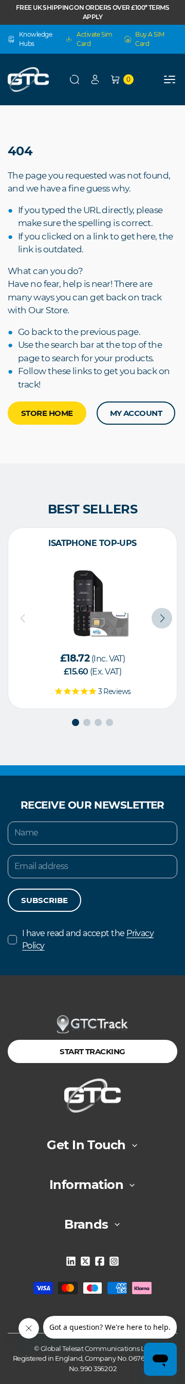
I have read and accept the (88, 939)
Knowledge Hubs (35, 38)
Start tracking (92, 1051)
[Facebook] (100, 1261)
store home (47, 413)
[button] (74, 79)
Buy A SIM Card (149, 38)
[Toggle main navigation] (169, 79)
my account (136, 413)
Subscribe (44, 900)
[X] (85, 1261)
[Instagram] (114, 1261)
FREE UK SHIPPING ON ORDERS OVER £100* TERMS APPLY (92, 12)
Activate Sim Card (94, 38)
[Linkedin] (71, 1261)
